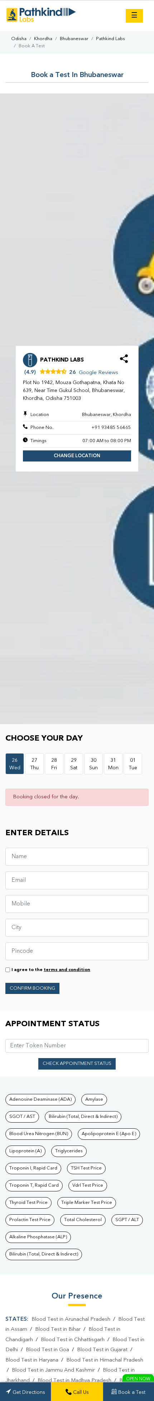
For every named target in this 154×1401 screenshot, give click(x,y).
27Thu (34, 764)
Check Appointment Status (77, 1063)
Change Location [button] (77, 456)
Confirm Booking (32, 988)
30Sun (93, 764)
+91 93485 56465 (111, 427)
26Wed (14, 764)
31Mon (113, 764)
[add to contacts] (124, 361)
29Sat (73, 764)
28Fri (54, 764)
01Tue (133, 764)
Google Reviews (98, 373)
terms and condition (67, 970)
